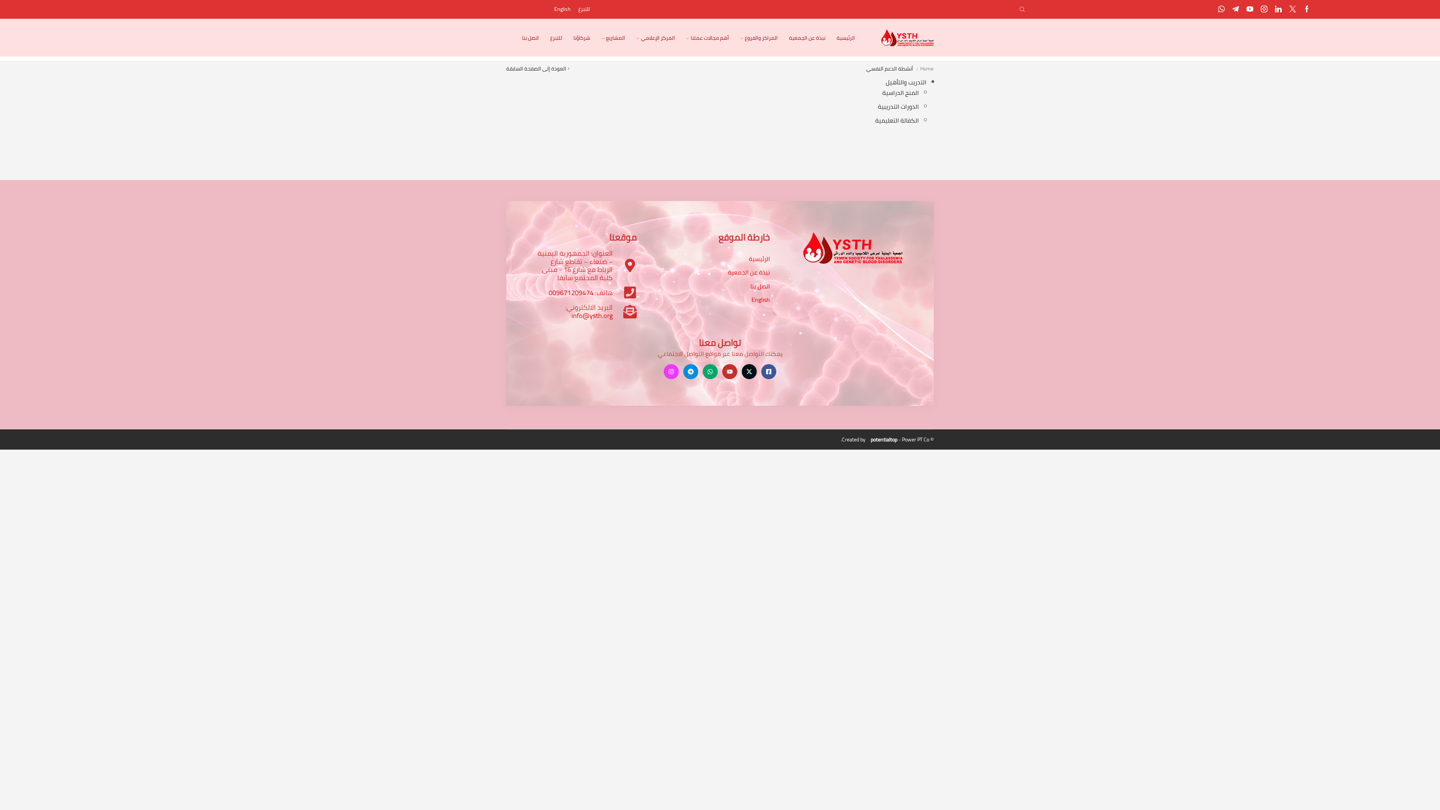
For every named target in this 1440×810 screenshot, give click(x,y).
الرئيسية (846, 38)
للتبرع (584, 9)
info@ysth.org (592, 315)
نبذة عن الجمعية (807, 38)
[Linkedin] (1278, 10)
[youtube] (1249, 10)
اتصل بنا (530, 38)
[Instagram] (1264, 10)
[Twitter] (1292, 10)
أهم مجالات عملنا (710, 38)
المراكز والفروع (761, 38)
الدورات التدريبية (898, 106)
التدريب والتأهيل (906, 82)
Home (926, 68)
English (562, 9)
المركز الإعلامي (658, 38)
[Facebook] (1307, 10)
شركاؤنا (581, 38)
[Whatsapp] (1221, 10)
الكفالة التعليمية (897, 120)
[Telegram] (1235, 10)
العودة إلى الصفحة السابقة (536, 68)
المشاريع (615, 38)
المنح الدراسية (900, 92)
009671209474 (571, 292)
